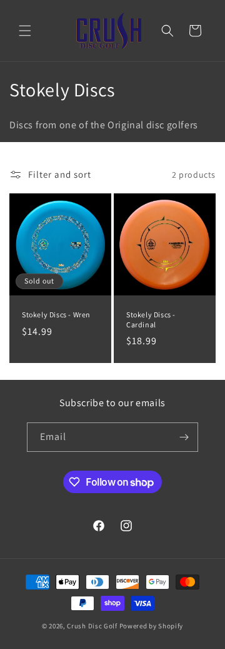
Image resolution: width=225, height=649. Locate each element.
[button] (25, 30)
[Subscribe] (184, 437)
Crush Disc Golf (92, 625)
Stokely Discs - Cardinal (151, 319)
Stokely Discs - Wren (56, 314)
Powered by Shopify (151, 625)
